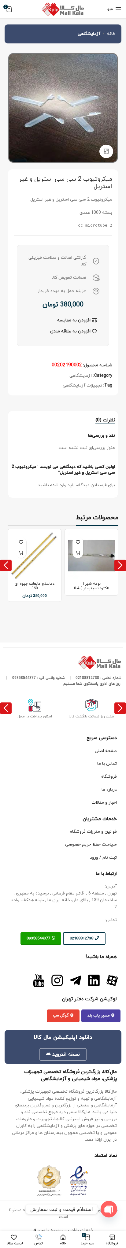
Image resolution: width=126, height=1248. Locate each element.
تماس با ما (107, 764)
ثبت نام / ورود (103, 858)
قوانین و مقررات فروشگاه (93, 832)
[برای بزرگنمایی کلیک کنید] (106, 151)
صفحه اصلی (106, 751)
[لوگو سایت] (63, 9)
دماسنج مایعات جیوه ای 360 (34, 586)
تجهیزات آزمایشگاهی (82, 385)
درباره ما (109, 790)
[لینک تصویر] (112, 980)
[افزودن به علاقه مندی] (77, 542)
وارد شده (58, 485)
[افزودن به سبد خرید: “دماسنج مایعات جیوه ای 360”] (21, 552)
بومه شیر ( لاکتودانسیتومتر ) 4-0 (91, 586)
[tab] (105, 420)
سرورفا (39, 1230)
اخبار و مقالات (104, 802)
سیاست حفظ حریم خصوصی (91, 844)
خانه (111, 34)
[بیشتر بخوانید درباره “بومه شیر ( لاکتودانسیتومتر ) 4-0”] (77, 552)
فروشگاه (109, 777)
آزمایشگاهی (89, 34)
